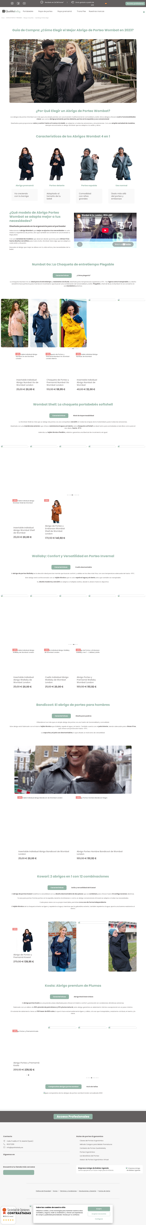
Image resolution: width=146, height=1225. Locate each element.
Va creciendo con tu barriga (21, 194)
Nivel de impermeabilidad (83, 416)
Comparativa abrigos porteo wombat (63, 1087)
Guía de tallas (92, 1087)
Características (62, 275)
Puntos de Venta (104, 1191)
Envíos (55, 1191)
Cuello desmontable (83, 567)
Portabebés (28, 11)
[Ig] (12, 3)
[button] (135, 3)
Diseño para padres (83, 716)
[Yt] (24, 3)
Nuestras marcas (96, 11)
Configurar (99, 1219)
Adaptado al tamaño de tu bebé (54, 196)
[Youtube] (10, 1159)
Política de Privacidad (43, 1191)
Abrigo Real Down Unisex (83, 997)
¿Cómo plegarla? (83, 275)
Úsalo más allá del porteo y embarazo (118, 196)
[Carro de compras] (143, 11)
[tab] (24, 195)
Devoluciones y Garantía (87, 1191)
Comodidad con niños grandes (85, 196)
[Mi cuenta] (140, 11)
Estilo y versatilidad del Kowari (83, 888)
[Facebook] (15, 1159)
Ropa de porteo (45, 11)
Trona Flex (81, 11)
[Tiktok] (19, 1159)
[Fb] (18, 3)
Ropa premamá (65, 11)
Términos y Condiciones (68, 1191)
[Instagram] (6, 1159)
